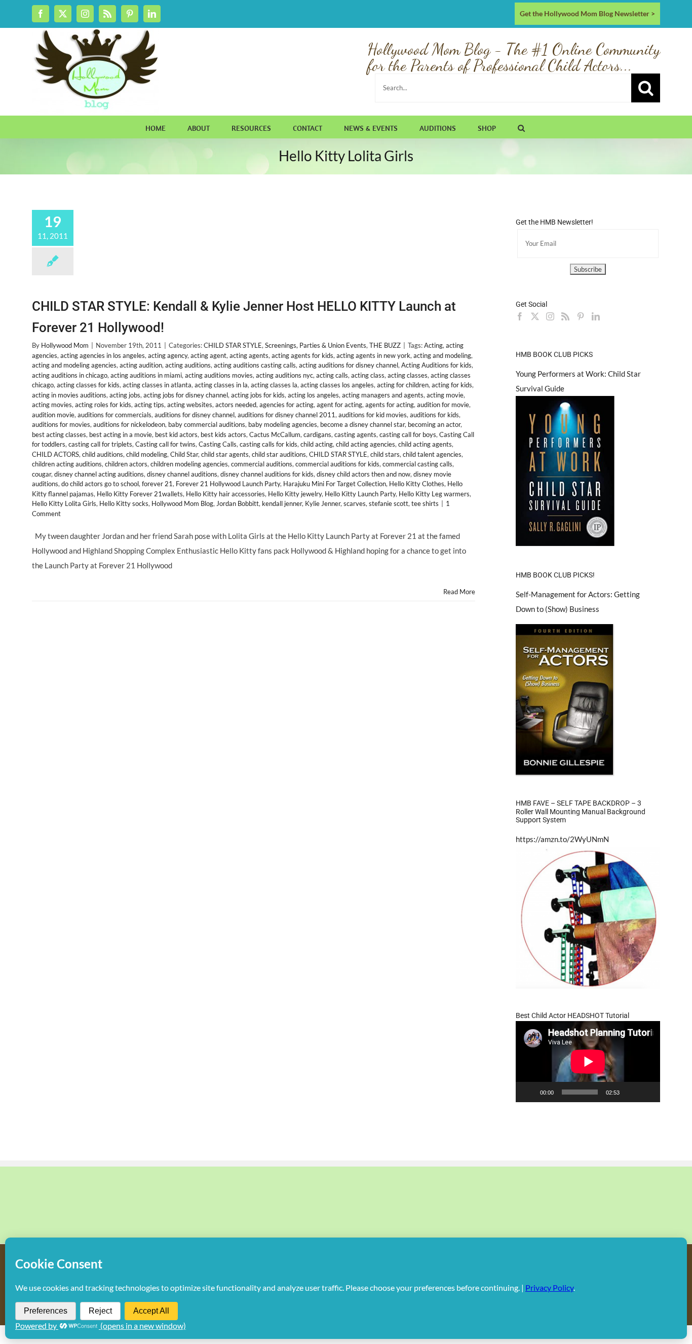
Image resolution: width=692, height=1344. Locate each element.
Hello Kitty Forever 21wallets (140, 494)
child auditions (102, 454)
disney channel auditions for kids (267, 474)
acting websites (189, 405)
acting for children (403, 385)
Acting (433, 345)
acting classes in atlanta (157, 385)
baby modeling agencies (282, 424)
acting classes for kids (88, 385)
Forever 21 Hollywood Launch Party (228, 484)
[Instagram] (550, 316)
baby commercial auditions (206, 424)
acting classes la (274, 385)
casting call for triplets (100, 444)
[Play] (529, 1092)
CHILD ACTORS (55, 454)
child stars (385, 454)
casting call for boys (407, 434)
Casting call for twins (165, 444)
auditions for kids (434, 415)
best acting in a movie (120, 434)
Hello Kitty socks (123, 503)
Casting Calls (218, 444)
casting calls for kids (268, 444)
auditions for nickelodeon (129, 424)
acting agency (167, 355)
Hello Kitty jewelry (295, 494)
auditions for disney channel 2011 (286, 415)
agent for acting (339, 405)
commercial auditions (261, 464)
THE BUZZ (385, 345)
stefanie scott (388, 503)
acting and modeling (442, 355)
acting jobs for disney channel (185, 395)
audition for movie (443, 405)
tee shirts (425, 503)
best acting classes (59, 434)
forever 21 (157, 484)
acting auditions (188, 365)
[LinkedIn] (596, 316)
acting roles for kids (103, 405)
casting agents (355, 434)
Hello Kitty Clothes (416, 484)
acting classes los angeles (337, 385)
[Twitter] (535, 316)
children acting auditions (67, 464)
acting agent (208, 355)
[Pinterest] (580, 316)
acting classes (408, 375)
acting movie (445, 395)
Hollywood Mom (65, 345)
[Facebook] (520, 316)
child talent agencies (432, 454)
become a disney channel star (362, 424)
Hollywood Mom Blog (182, 503)
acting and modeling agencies (74, 365)
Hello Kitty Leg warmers (434, 494)
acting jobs (124, 395)
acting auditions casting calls (255, 365)
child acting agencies (365, 444)
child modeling (146, 454)
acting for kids (452, 385)
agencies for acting (286, 405)
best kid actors (176, 434)
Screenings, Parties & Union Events (315, 345)
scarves (354, 503)
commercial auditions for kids (337, 464)
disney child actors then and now (363, 474)
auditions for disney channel (195, 415)
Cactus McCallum (274, 434)
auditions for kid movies (372, 415)
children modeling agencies (189, 464)
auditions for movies (61, 424)
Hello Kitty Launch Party (360, 494)
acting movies (52, 405)
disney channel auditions (182, 474)
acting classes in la (221, 385)
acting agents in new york (373, 355)
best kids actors (223, 434)
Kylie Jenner (322, 503)
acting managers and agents (383, 395)
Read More (459, 592)
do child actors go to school (100, 484)
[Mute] (631, 1092)
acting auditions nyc (284, 375)
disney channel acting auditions (99, 474)
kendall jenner (282, 503)
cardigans (317, 434)
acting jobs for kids (258, 395)
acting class (368, 375)
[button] (521, 127)
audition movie (53, 415)
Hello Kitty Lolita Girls (64, 503)
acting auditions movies (219, 375)
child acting (316, 444)
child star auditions (279, 454)
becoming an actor (434, 424)
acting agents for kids (302, 355)
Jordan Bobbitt (237, 503)
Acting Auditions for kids (436, 365)
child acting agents (425, 444)
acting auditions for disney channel (348, 365)
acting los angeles (313, 395)
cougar (41, 474)
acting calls (332, 375)
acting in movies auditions (69, 395)
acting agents (248, 355)
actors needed (235, 405)
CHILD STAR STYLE (233, 345)
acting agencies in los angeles (102, 355)
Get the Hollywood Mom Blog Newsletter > (587, 13)
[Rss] (565, 316)
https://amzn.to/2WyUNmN (562, 839)
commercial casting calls (417, 464)
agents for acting (389, 405)
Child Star (184, 454)
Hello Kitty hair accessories (225, 494)
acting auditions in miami (146, 375)
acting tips (149, 405)
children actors (126, 464)
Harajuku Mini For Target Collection (334, 484)
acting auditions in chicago (69, 375)
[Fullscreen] (647, 1092)
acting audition (141, 365)
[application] (588, 1061)
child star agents (225, 454)
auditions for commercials (114, 415)
